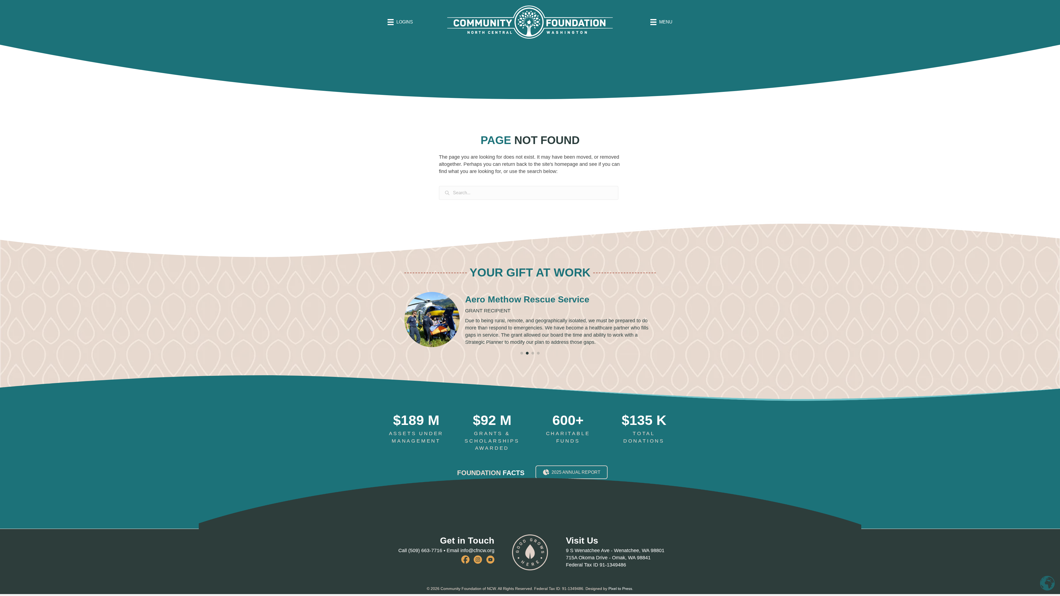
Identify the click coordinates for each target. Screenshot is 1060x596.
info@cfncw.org (477, 550)
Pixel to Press (620, 588)
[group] (416, 429)
